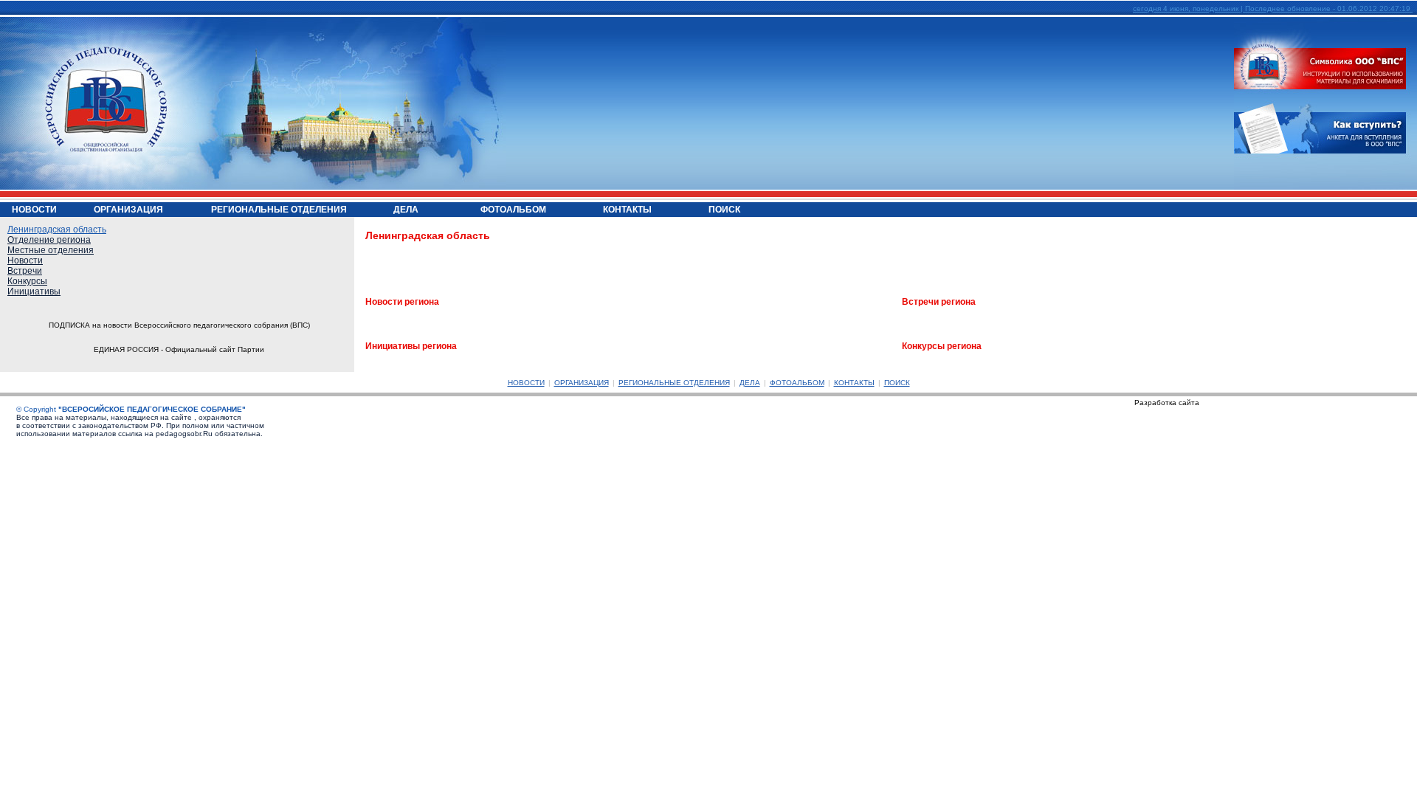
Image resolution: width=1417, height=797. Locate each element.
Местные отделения (50, 250)
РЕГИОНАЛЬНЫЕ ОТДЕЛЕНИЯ (674, 383)
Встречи (24, 271)
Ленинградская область (56, 229)
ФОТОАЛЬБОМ (797, 383)
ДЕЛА (749, 383)
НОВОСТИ (526, 383)
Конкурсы (27, 281)
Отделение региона (49, 240)
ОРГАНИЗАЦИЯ (581, 383)
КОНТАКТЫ (854, 383)
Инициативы (34, 291)
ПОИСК (897, 383)
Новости (25, 260)
